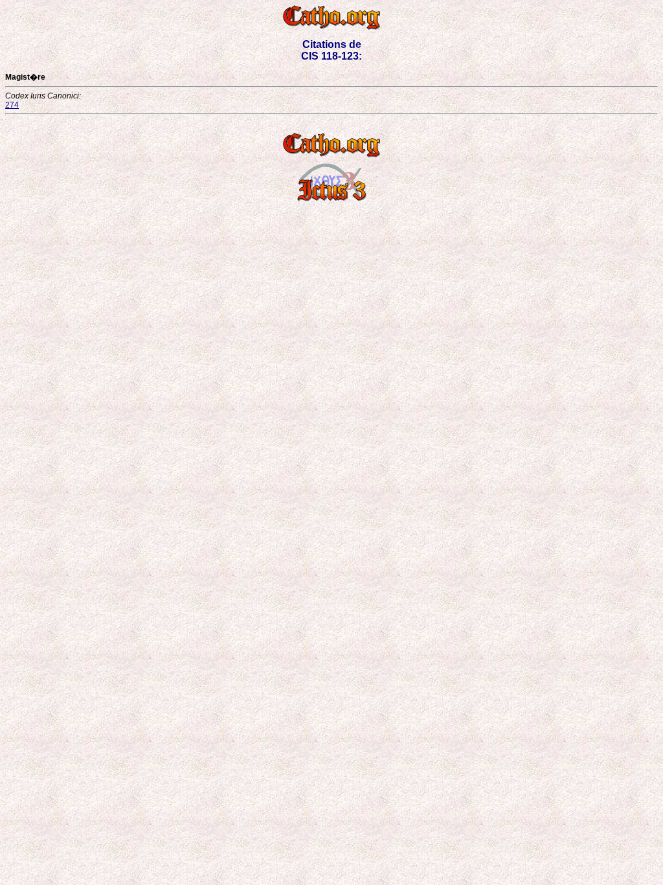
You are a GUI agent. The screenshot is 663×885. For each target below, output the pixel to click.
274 (12, 104)
